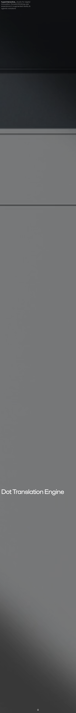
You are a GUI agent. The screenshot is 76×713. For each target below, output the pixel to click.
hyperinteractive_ (8, 2)
